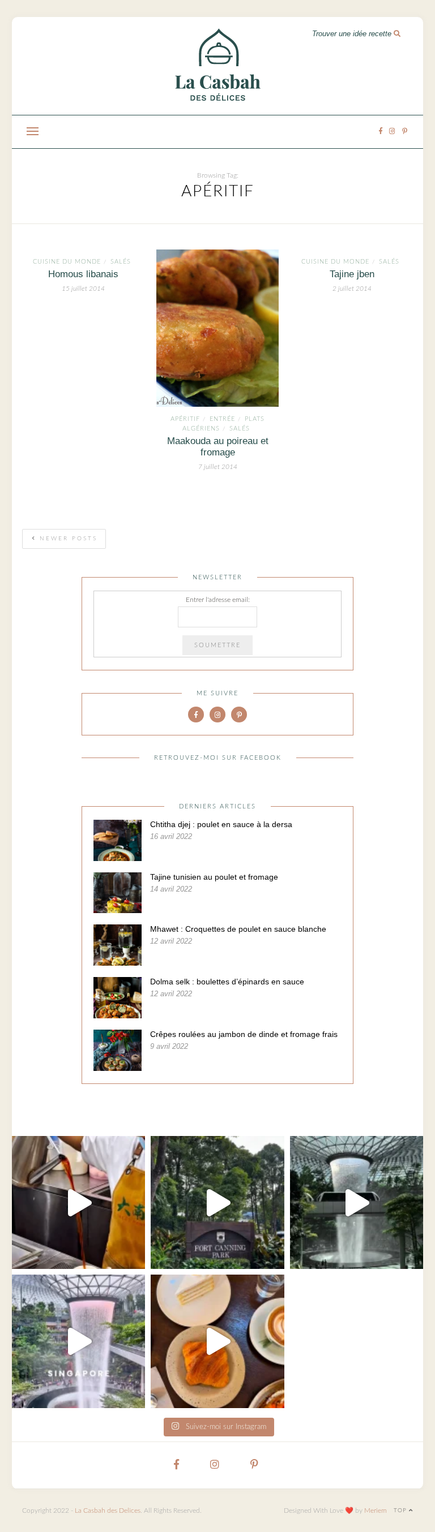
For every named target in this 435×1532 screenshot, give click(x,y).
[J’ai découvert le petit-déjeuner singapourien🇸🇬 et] (78, 1202)
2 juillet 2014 (352, 288)
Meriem (375, 1510)
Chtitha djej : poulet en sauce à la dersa (221, 824)
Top (401, 1510)
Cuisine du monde (67, 262)
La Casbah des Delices (107, 1510)
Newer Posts (66, 538)
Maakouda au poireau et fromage (217, 447)
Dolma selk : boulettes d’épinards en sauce (227, 981)
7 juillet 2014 (217, 466)
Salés (120, 262)
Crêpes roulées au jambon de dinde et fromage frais (244, 1034)
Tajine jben (352, 274)
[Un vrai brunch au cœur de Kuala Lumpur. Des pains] (217, 1341)
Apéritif (185, 419)
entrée (222, 419)
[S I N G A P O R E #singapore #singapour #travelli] (78, 1341)
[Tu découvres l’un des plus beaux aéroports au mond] (356, 1202)
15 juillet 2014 (83, 288)
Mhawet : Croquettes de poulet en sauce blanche (238, 928)
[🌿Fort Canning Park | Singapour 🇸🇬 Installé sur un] (217, 1202)
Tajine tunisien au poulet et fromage (214, 876)
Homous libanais (83, 274)
